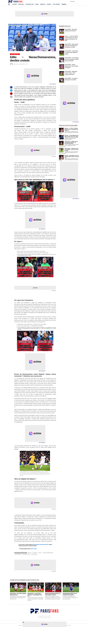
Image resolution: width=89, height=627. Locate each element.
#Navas (42, 544)
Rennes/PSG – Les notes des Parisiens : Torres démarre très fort (35, 595)
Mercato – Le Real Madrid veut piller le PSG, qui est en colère (71, 136)
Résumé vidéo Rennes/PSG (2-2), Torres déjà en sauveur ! (52, 594)
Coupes (49, 4)
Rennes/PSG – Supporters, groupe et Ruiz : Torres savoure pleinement (71, 73)
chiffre (29, 552)
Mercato (42, 4)
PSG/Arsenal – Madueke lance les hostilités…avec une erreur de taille (71, 149)
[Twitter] (43, 617)
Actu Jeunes (56, 4)
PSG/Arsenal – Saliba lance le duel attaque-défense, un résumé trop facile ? (71, 142)
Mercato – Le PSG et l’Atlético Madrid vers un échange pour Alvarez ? (71, 129)
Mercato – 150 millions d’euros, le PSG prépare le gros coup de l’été (72, 156)
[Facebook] (39, 617)
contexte (35, 552)
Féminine (64, 4)
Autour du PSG (29, 4)
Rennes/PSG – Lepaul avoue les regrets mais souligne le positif (71, 52)
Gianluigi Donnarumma (48, 552)
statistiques (34, 554)
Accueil (15, 4)
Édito (40, 552)
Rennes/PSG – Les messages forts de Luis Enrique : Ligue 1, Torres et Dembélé (72, 59)
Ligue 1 (37, 4)
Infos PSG (21, 4)
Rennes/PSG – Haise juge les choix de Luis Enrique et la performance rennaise (71, 46)
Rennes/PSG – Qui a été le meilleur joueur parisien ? (18, 594)
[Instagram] (49, 617)
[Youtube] (46, 617)
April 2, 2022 (34, 548)
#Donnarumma (36, 544)
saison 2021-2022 (26, 554)
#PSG (47, 544)
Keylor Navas (18, 554)
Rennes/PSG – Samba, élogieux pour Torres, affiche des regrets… (71, 66)
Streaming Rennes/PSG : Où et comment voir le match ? (70, 594)
